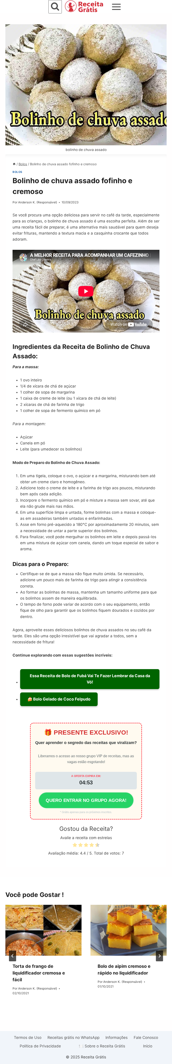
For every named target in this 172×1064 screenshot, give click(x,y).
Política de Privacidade (40, 1046)
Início (147, 1046)
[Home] (14, 164)
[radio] (75, 845)
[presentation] (43, 930)
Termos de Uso (27, 1037)
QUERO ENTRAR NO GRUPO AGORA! (86, 800)
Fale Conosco (146, 1037)
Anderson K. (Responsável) (37, 202)
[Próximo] (159, 956)
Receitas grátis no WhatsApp (73, 1037)
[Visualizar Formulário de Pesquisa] (55, 6)
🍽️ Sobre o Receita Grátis (102, 1046)
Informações (116, 1037)
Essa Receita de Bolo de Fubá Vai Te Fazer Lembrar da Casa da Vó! (90, 679)
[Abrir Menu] (116, 6)
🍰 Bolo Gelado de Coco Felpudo (58, 699)
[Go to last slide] (12, 956)
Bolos (17, 172)
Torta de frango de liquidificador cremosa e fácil (39, 973)
